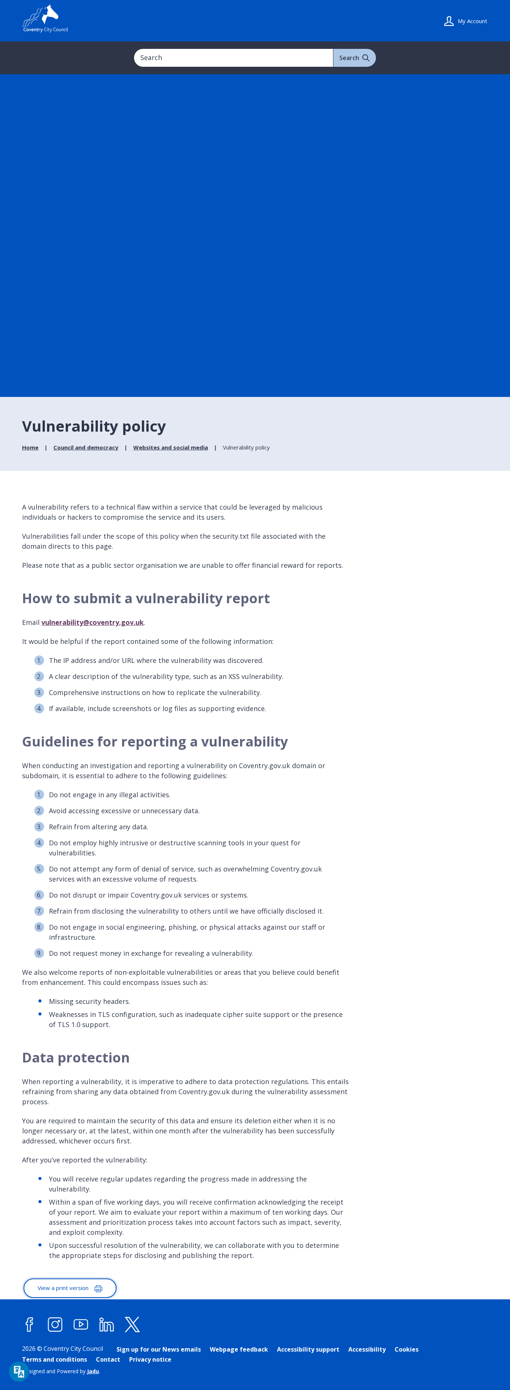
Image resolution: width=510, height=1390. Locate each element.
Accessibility (367, 1349)
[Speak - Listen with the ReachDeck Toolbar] (19, 1372)
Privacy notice (150, 1359)
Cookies (407, 1349)
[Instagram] (55, 1324)
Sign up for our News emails (158, 1349)
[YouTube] (81, 1324)
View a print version (64, 1288)
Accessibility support (308, 1349)
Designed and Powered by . (61, 1371)
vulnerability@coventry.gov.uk (92, 622)
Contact (108, 1359)
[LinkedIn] (106, 1324)
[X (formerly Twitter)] (132, 1324)
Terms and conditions (54, 1359)
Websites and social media (170, 447)
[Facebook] (29, 1324)
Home (30, 447)
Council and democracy (85, 447)
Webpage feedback (239, 1349)
